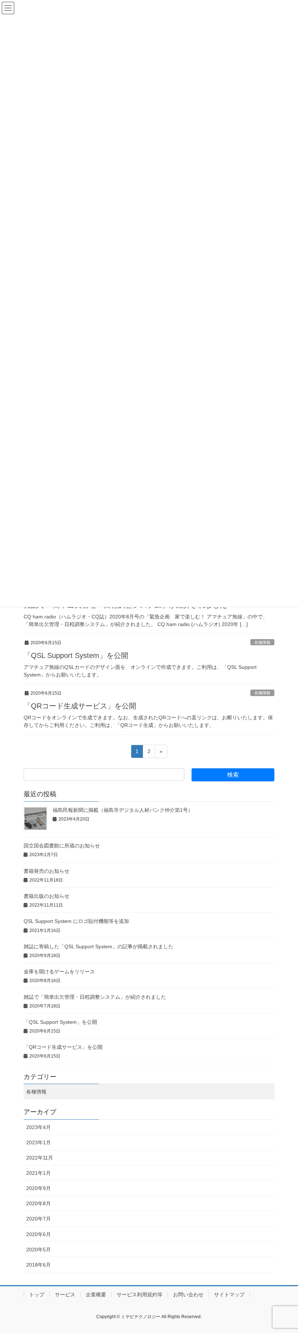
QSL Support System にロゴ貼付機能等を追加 (76, 921)
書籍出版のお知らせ (46, 896)
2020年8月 (38, 1203)
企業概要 (96, 1294)
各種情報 (262, 642)
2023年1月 (38, 1142)
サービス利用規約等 (139, 1294)
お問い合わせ (188, 1294)
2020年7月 (38, 1219)
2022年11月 (39, 1158)
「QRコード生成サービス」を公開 (80, 706)
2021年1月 (38, 1173)
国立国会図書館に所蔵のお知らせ (62, 846)
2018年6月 (38, 1265)
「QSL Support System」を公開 (76, 655)
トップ (36, 1294)
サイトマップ (229, 1294)
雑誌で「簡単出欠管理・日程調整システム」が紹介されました (95, 997)
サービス (65, 1294)
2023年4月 (38, 1127)
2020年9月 (38, 1188)
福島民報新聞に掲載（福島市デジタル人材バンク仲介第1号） (123, 810)
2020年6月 (38, 1234)
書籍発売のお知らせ (46, 871)
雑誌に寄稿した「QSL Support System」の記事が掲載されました (98, 946)
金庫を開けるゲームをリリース (59, 971)
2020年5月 (38, 1249)
